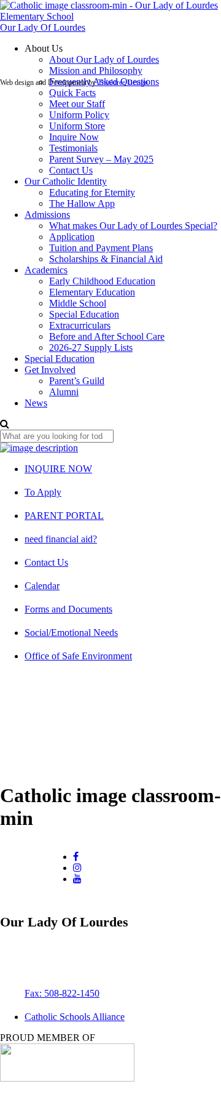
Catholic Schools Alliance (75, 1016)
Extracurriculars (79, 325)
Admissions (47, 214)
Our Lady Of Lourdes (42, 27)
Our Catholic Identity (66, 181)
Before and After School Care (107, 336)
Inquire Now (74, 137)
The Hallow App (82, 203)
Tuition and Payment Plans (101, 248)
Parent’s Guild (76, 381)
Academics (46, 270)
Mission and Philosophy (95, 70)
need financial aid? (61, 539)
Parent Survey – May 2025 (101, 159)
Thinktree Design (123, 82)
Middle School (77, 303)
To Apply (43, 492)
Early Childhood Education (102, 281)
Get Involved (50, 369)
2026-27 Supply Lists (91, 347)
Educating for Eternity (92, 192)
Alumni (64, 392)
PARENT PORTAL (64, 515)
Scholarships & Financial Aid (106, 259)
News (36, 403)
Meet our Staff (77, 103)
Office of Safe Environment (78, 656)
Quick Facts (72, 92)
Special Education (84, 314)
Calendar (42, 586)
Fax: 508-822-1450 (62, 993)
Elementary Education (92, 292)
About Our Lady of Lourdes (104, 59)
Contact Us (71, 170)
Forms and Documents (68, 609)
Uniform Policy (79, 115)
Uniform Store (77, 126)
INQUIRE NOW (58, 469)
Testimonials (73, 148)
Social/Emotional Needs (71, 632)
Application (72, 236)
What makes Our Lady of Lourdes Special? (133, 225)
